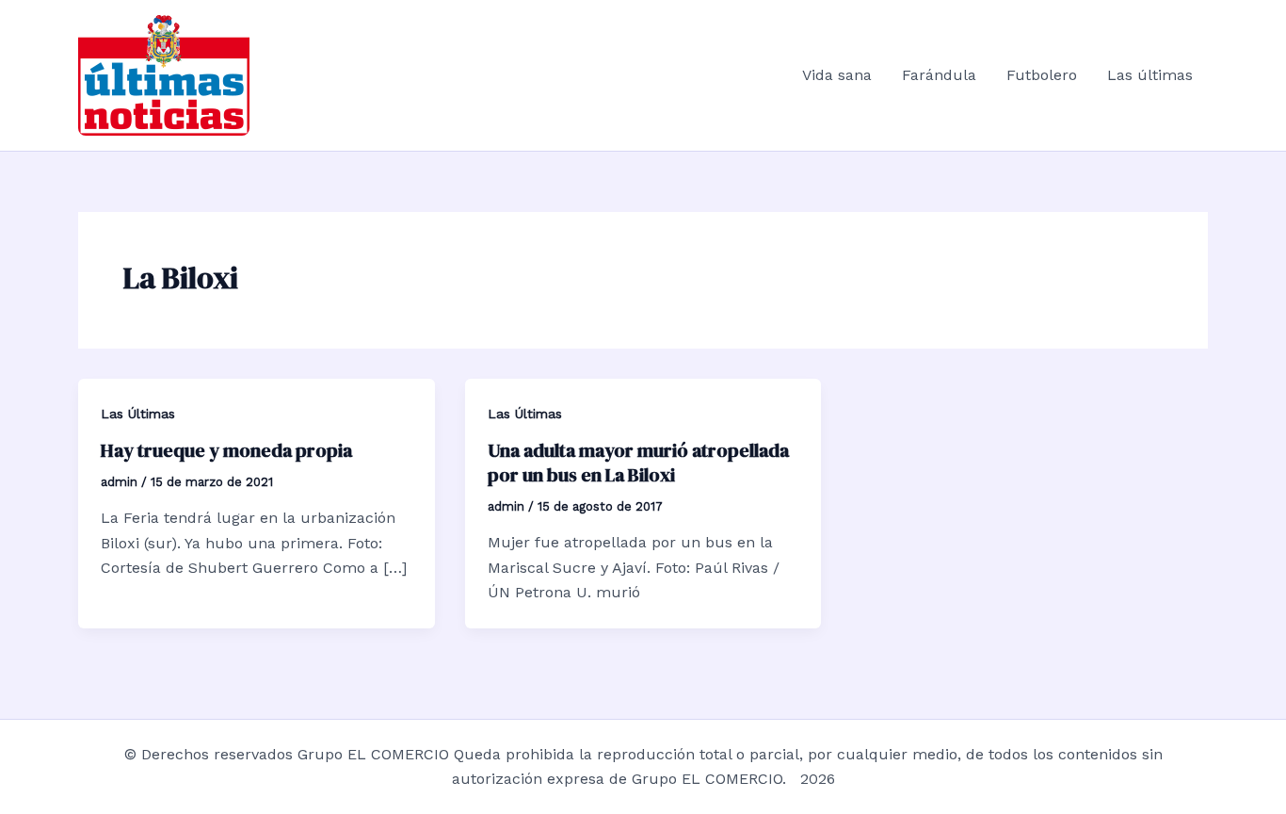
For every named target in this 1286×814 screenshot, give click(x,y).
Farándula (939, 75)
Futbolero (1041, 75)
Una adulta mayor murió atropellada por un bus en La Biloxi (638, 462)
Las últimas (1150, 75)
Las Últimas (138, 413)
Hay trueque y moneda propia (226, 450)
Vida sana (837, 75)
